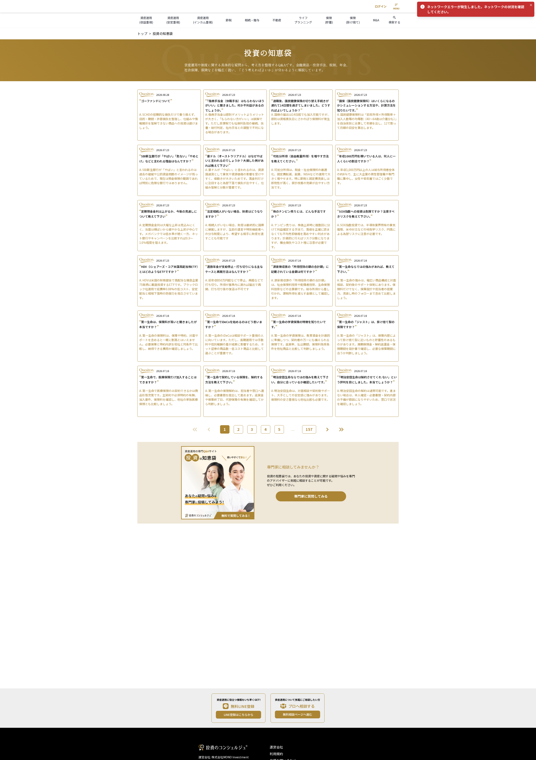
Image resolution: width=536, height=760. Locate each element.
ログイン (381, 6)
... (293, 429)
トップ (142, 33)
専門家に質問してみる (311, 496)
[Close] (530, 5)
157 (309, 429)
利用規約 (276, 753)
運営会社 (276, 747)
